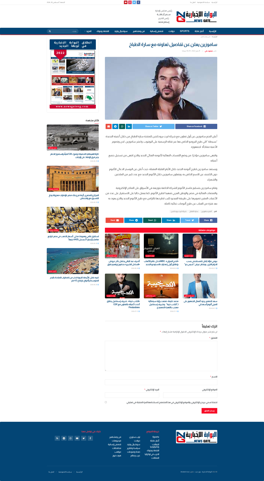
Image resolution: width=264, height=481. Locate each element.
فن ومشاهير (139, 31)
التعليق (213, 338)
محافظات (116, 448)
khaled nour (185, 472)
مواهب (117, 452)
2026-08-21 (212, 308)
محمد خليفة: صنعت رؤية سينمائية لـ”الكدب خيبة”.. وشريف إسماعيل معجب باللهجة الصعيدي (163, 304)
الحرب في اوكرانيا (152, 454)
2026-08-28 (93, 161)
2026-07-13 (173, 311)
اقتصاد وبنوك (103, 31)
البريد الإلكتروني (151, 389)
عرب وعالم (52, 148)
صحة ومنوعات (133, 452)
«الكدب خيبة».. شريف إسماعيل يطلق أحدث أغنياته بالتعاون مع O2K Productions (123, 304)
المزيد (88, 31)
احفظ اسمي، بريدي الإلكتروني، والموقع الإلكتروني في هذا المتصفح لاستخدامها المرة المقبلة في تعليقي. (171, 402)
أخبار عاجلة (199, 31)
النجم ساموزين (206, 211)
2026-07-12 (134, 311)
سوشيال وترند (120, 31)
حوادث (172, 31)
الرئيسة (214, 37)
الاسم (213, 376)
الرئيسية (214, 2)
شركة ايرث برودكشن (178, 211)
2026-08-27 (212, 268)
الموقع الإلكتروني (209, 389)
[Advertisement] (97, 16)
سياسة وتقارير (133, 448)
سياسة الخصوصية (203, 2)
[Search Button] (49, 31)
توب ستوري (189, 256)
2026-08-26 (173, 268)
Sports (184, 31)
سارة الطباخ (194, 211)
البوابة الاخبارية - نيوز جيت (203, 472)
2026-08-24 (134, 268)
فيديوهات (116, 440)
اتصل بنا (193, 2)
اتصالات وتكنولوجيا (154, 445)
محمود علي (209, 51)
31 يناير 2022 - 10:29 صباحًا (191, 51)
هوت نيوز (116, 455)
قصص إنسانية (156, 31)
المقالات (155, 458)
